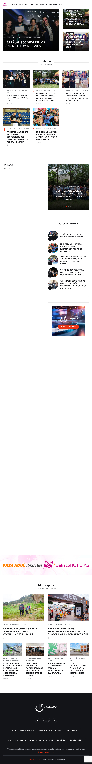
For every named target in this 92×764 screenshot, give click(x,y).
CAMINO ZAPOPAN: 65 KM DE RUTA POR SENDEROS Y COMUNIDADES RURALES (20, 631)
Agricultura (11, 129)
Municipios (14, 624)
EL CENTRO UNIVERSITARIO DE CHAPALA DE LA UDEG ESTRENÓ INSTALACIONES (78, 668)
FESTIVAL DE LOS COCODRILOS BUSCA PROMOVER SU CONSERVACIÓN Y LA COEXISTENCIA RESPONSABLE (12, 669)
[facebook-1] (37, 720)
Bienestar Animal (10, 658)
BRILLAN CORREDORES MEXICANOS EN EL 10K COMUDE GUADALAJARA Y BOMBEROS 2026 (68, 631)
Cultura (11, 37)
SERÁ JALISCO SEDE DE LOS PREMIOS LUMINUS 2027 (26, 44)
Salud (50, 660)
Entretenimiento (24, 37)
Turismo (23, 624)
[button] (66, 206)
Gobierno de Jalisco (74, 90)
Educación (74, 658)
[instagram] (54, 720)
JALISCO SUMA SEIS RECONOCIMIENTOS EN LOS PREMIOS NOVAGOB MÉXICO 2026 (75, 42)
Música (53, 129)
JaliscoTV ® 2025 (33, 760)
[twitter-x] (43, 720)
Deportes (51, 624)
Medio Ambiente (73, 10)
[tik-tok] (48, 720)
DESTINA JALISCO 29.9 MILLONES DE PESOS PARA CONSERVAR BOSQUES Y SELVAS (75, 19)
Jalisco (37, 37)
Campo (19, 129)
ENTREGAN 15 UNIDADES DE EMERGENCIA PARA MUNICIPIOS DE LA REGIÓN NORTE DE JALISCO (34, 669)
